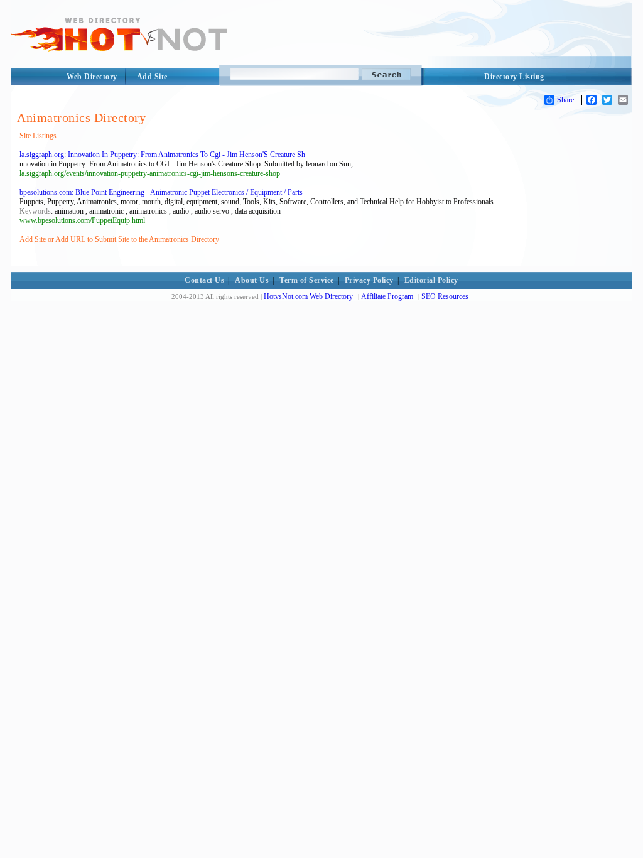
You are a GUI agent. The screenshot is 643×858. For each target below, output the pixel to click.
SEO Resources (444, 296)
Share (565, 99)
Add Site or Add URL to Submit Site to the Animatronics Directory (119, 239)
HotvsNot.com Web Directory (308, 296)
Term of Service (306, 280)
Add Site (152, 76)
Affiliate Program (387, 296)
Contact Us (204, 280)
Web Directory (92, 76)
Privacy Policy (369, 280)
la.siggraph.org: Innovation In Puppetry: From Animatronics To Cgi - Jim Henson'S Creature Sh (162, 154)
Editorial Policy (431, 280)
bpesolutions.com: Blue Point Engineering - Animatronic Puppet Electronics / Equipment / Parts (161, 192)
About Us (252, 280)
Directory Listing (514, 76)
